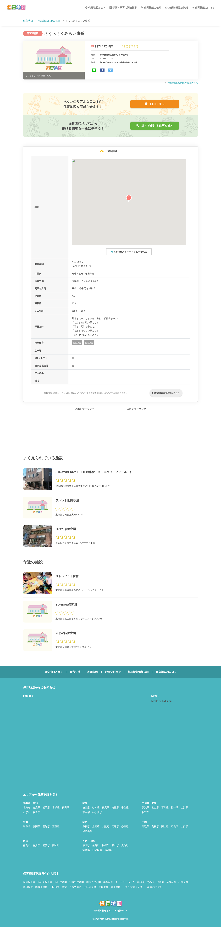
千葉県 (125, 807)
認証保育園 (61, 882)
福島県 (36, 812)
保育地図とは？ (96, 7)
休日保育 (28, 887)
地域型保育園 (76, 882)
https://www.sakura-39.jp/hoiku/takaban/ (118, 62)
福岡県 (86, 845)
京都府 (95, 826)
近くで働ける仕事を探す (157, 125)
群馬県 (105, 807)
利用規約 (93, 671)
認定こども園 (93, 882)
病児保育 (115, 887)
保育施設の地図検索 (49, 20)
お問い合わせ (113, 671)
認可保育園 (29, 882)
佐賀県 (95, 845)
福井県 (174, 807)
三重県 (56, 826)
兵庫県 (115, 826)
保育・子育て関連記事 (125, 7)
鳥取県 (145, 826)
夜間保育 (183, 882)
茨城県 (86, 807)
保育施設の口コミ (205, 7)
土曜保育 (103, 887)
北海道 (26, 807)
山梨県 (184, 807)
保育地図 (28, 20)
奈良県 (125, 826)
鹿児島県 (97, 850)
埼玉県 (115, 807)
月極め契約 (75, 887)
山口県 (184, 826)
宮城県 (56, 807)
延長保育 (171, 882)
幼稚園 (140, 882)
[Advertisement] (84, 431)
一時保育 (55, 887)
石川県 (165, 807)
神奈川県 (97, 812)
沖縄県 (108, 850)
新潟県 (145, 807)
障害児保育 (41, 887)
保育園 (160, 882)
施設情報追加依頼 (178, 7)
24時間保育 (90, 887)
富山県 (155, 807)
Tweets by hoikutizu (161, 701)
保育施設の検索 (152, 7)
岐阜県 (26, 826)
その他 (150, 882)
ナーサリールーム (125, 882)
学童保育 (108, 882)
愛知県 (46, 826)
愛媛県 (46, 845)
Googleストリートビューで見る (130, 251)
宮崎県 (86, 850)
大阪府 (105, 826)
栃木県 (95, 807)
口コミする (157, 104)
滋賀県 (86, 826)
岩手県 (46, 807)
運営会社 (75, 671)
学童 (64, 887)
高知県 (56, 845)
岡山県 (165, 826)
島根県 (155, 826)
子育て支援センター (134, 887)
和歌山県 (87, 831)
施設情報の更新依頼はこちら (183, 83)
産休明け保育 (154, 887)
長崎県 (105, 845)
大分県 (125, 845)
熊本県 (115, 845)
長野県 (145, 812)
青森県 (36, 807)
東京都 (86, 812)
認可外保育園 (45, 882)
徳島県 (26, 845)
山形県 (26, 812)
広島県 (174, 826)
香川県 (36, 845)
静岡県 (36, 826)
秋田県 (65, 807)
